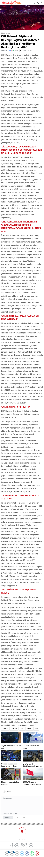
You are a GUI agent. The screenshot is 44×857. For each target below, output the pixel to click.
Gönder (8, 817)
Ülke (36, 729)
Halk (22, 729)
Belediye (14, 729)
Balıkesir (5, 729)
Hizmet (29, 729)
